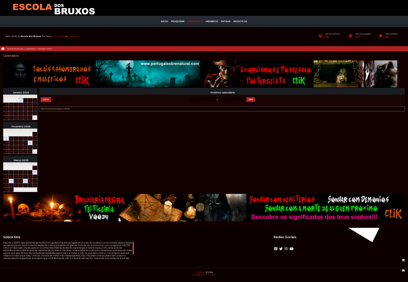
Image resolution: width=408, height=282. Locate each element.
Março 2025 (21, 160)
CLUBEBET (200, 272)
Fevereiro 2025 (21, 126)
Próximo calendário (223, 92)
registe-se (73, 36)
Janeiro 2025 (21, 92)
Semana (66, 99)
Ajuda (195, 275)
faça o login (58, 36)
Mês (55, 99)
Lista (46, 99)
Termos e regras (208, 275)
